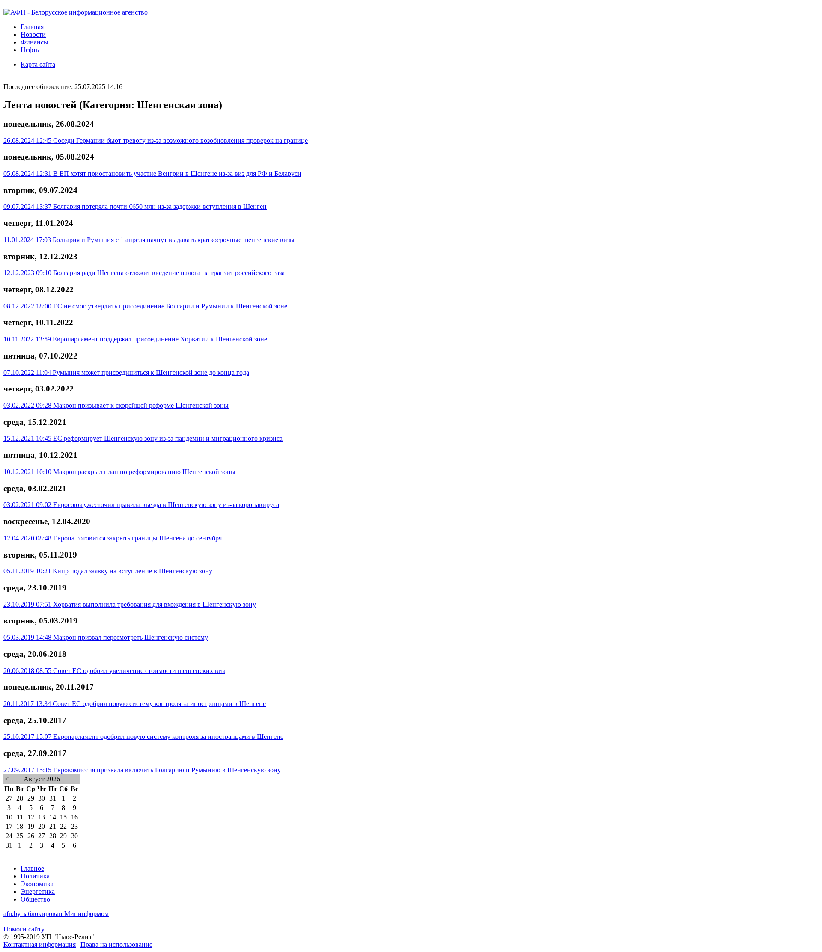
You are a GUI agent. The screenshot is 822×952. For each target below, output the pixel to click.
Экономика (37, 883)
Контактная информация (39, 944)
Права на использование (116, 944)
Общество (35, 899)
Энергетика (38, 891)
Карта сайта (38, 64)
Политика (35, 876)
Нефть (30, 49)
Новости (33, 34)
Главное (32, 868)
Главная (32, 26)
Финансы (34, 42)
